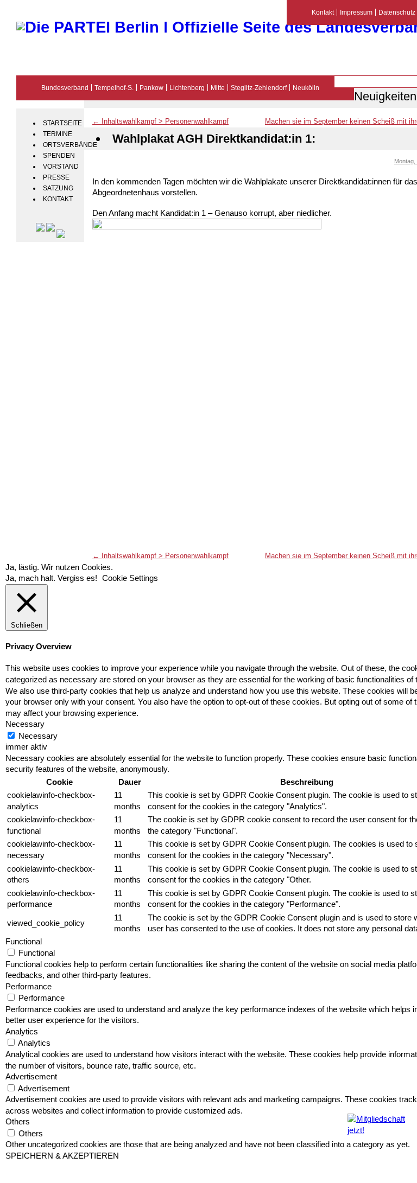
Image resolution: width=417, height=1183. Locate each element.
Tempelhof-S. (114, 87)
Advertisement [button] (31, 1076)
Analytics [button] (21, 1031)
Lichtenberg (187, 87)
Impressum (356, 12)
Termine (57, 134)
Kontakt (58, 199)
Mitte (218, 87)
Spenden (59, 155)
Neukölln (306, 87)
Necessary (38, 736)
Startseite (62, 123)
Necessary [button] (25, 724)
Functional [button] (23, 941)
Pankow (151, 87)
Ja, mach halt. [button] (30, 578)
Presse (56, 177)
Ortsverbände (62, 145)
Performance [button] (28, 986)
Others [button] (17, 1121)
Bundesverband (65, 87)
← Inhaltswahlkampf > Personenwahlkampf (160, 121)
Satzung (58, 188)
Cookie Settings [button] (130, 578)
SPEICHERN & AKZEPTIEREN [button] (62, 1156)
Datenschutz (396, 12)
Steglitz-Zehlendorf (259, 87)
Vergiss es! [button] (77, 578)
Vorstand (61, 166)
